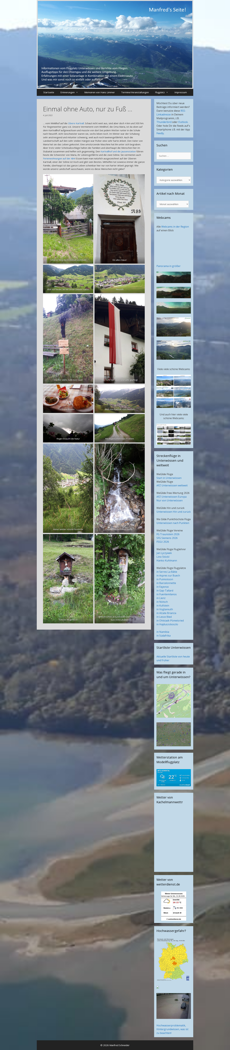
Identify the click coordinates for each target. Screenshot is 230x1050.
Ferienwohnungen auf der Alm (59, 158)
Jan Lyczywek (164, 553)
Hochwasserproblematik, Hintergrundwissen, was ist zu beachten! (172, 1029)
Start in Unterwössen (168, 478)
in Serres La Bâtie (166, 571)
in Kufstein (162, 605)
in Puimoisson (164, 579)
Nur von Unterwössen (169, 500)
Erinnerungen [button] (67, 92)
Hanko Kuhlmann (166, 560)
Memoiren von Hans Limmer (99, 92)
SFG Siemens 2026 (167, 538)
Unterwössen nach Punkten (172, 523)
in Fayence (162, 586)
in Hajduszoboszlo (167, 624)
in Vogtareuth (164, 609)
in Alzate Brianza (166, 613)
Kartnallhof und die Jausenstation (118, 151)
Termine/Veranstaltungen (135, 92)
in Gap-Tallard (164, 590)
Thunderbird (163, 122)
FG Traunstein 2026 (167, 534)
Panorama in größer (168, 266)
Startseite (48, 92)
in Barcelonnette (166, 583)
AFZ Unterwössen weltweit (172, 485)
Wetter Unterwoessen (174, 894)
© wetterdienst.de (173, 919)
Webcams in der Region (175, 226)
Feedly (160, 133)
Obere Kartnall (76, 123)
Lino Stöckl (162, 556)
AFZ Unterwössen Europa (171, 496)
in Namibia (162, 632)
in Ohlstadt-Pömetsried (170, 620)
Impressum (180, 92)
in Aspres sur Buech (168, 575)
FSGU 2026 (162, 541)
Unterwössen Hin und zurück (173, 511)
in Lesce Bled (164, 617)
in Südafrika (163, 635)
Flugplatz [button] (160, 92)
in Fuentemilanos (166, 594)
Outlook (183, 122)
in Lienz (161, 598)
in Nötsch (162, 602)
